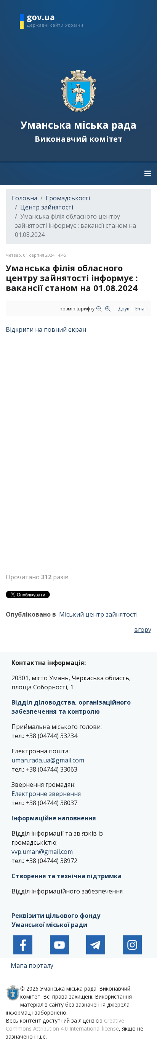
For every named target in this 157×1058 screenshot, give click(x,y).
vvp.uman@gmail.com (42, 851)
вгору (142, 629)
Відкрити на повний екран (46, 329)
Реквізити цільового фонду (55, 915)
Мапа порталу (32, 965)
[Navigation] (147, 173)
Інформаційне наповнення (53, 818)
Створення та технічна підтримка (66, 876)
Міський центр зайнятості (98, 614)
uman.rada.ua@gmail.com (47, 760)
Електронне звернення (46, 794)
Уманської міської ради (50, 925)
